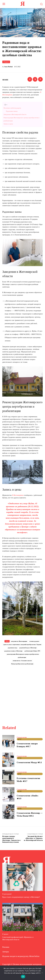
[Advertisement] (22, 692)
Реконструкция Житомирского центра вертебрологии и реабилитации (21, 119)
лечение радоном (34, 641)
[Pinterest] (40, 79)
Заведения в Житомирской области (15, 114)
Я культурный (6, 894)
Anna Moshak (8, 66)
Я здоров (6, 62)
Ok (23, 976)
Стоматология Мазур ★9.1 (29, 762)
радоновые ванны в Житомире (13, 651)
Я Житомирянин (18, 495)
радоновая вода (12, 647)
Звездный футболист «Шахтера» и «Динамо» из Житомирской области (33, 838)
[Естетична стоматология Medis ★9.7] (8, 777)
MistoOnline (34, 956)
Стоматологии (22, 737)
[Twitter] (35, 79)
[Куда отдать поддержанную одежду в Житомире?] (22, 877)
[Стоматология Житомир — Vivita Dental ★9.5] (8, 811)
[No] (42, 973)
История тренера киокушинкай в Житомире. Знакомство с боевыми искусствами (11, 839)
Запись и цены (8, 124)
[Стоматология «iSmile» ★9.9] (8, 794)
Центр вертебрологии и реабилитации (22, 663)
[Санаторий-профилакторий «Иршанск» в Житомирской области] (22, 917)
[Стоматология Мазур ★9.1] (8, 759)
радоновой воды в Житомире (28, 647)
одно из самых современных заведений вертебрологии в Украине (22, 644)
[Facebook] (29, 79)
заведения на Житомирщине (19, 641)
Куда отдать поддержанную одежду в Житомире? (21, 897)
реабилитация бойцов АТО (32, 651)
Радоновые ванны (12, 111)
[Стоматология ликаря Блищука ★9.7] (8, 742)
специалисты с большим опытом (22, 660)
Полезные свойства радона (12, 108)
